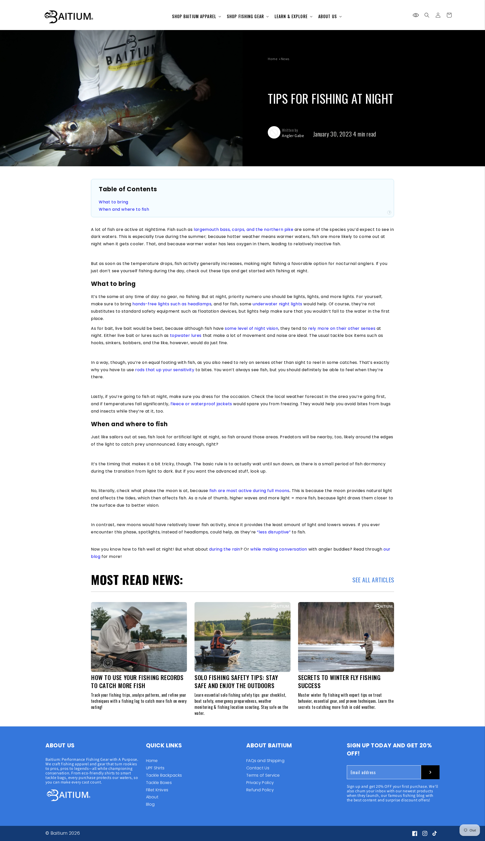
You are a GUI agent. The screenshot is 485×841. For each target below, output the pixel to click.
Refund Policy (260, 790)
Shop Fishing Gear (245, 16)
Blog (150, 804)
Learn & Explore (291, 16)
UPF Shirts (155, 768)
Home (272, 59)
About (152, 797)
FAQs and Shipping (265, 761)
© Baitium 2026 (62, 833)
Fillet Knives (157, 790)
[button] (426, 15)
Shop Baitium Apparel (194, 16)
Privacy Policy (260, 782)
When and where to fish (124, 209)
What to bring (113, 202)
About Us (327, 16)
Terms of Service (263, 775)
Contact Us (257, 768)
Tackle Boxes (159, 782)
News (285, 59)
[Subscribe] (430, 772)
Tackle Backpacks (164, 775)
